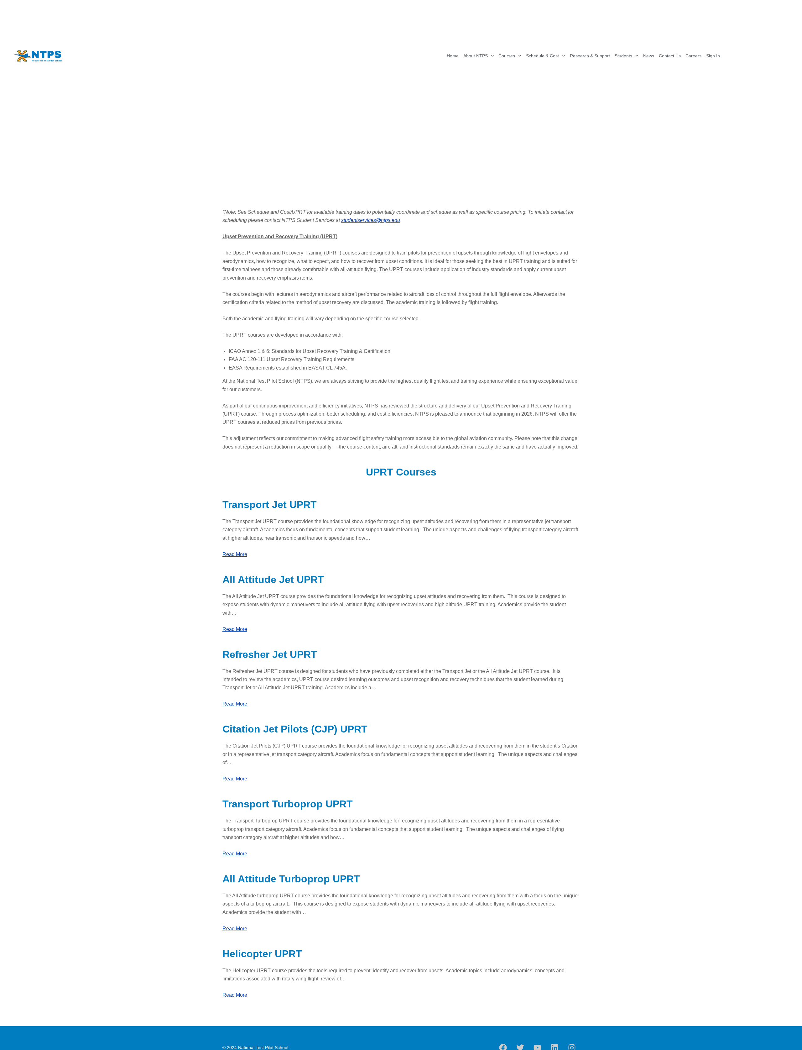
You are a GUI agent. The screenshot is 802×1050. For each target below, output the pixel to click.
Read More (234, 554)
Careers (693, 55)
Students (623, 55)
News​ (648, 55)
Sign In (713, 55)
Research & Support (590, 55)
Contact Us (670, 55)
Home (453, 55)
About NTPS (475, 55)
